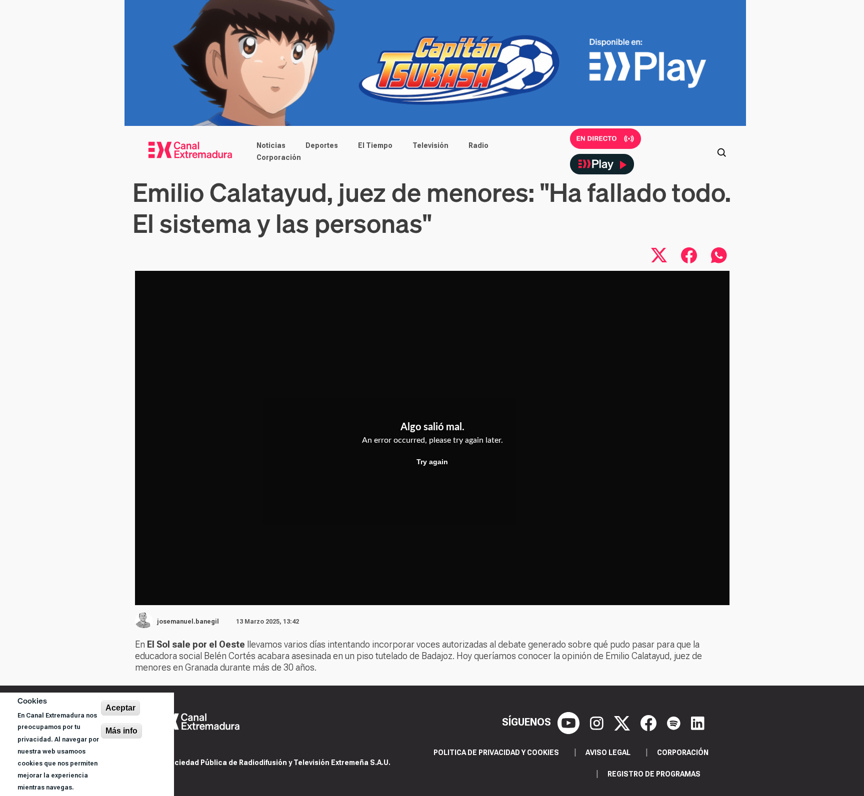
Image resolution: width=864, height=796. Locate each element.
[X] (623, 722)
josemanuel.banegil (188, 621)
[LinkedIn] (697, 722)
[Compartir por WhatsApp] (719, 255)
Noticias (271, 145)
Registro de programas (654, 774)
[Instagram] (598, 722)
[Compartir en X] (659, 255)
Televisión (430, 145)
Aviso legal (608, 753)
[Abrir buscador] (721, 151)
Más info (122, 731)
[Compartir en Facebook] (689, 255)
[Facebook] (649, 722)
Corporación (278, 157)
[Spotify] (675, 722)
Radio (478, 145)
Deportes (322, 145)
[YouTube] (570, 722)
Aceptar (121, 708)
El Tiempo (375, 145)
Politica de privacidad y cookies (496, 753)
